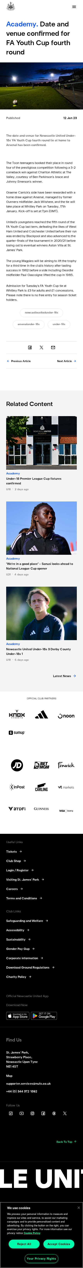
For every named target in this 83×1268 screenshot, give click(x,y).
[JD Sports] (17, 765)
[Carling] (41, 787)
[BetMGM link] (41, 765)
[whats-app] (53, 347)
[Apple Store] (17, 1016)
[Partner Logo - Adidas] (41, 712)
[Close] (79, 1207)
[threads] (54, 1113)
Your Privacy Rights (41, 1258)
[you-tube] (21, 1113)
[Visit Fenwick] (66, 765)
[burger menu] (74, 7)
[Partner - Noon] (66, 712)
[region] (41, 1235)
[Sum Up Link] (17, 732)
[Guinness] (41, 808)
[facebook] (30, 347)
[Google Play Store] (44, 1016)
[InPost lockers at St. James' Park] (17, 787)
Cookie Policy (32, 1233)
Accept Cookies (58, 1244)
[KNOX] (17, 712)
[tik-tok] (10, 1113)
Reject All (24, 1244)
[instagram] (32, 1113)
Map (9, 1076)
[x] (41, 347)
